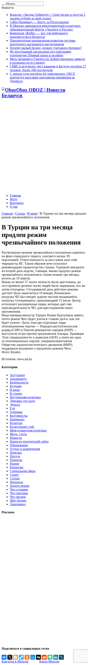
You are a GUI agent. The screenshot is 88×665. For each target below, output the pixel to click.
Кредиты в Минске (15, 661)
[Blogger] (15, 657)
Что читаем (18, 497)
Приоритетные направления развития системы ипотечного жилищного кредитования (43, 42)
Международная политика (28, 430)
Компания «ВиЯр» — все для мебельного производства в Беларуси (39, 35)
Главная (15, 195)
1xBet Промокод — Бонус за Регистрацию (39, 22)
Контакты (17, 203)
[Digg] (38, 657)
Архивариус (18, 378)
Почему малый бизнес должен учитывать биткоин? (46, 48)
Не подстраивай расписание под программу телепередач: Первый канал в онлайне (40, 53)
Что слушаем (19, 489)
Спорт (14, 474)
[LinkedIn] (55, 657)
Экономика (18, 504)
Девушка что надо (22, 401)
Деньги (15, 404)
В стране (16, 393)
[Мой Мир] (32, 657)
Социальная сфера (22, 471)
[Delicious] (21, 657)
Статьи (20, 213)
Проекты (16, 460)
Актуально (17, 375)
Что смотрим (19, 493)
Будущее (16, 386)
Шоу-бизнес (18, 500)
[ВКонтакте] (4, 657)
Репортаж (16, 467)
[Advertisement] (44, 146)
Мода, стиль (18, 434)
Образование (19, 445)
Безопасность (19, 382)
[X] (9, 657)
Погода (15, 456)
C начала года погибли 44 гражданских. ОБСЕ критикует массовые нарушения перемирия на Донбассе (42, 77)
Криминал (17, 419)
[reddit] (44, 657)
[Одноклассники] (27, 657)
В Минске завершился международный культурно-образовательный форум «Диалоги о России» (45, 27)
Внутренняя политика (25, 397)
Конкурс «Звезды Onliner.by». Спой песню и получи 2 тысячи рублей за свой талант (47, 16)
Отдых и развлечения (25, 449)
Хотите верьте (19, 485)
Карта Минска (49, 661)
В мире (32, 213)
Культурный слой (22, 426)
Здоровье (16, 412)
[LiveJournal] (61, 657)
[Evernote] (49, 657)
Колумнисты (19, 415)
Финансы (16, 482)
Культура (16, 423)
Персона (16, 452)
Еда (12, 408)
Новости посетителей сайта (29, 441)
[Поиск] (3, 4)
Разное (14, 463)
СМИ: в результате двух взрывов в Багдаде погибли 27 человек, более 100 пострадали (48, 68)
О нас (14, 206)
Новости (16, 438)
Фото (13, 199)
